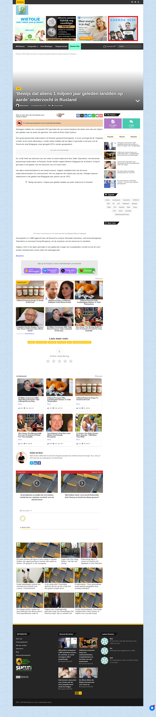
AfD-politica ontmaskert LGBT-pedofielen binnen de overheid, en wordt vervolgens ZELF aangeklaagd (128, 144)
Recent (122, 137)
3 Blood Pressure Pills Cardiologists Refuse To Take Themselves (89, 302)
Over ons (19, 639)
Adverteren (19, 648)
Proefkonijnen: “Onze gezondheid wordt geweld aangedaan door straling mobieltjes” (88, 586)
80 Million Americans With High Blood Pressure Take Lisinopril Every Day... (59, 329)
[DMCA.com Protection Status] (35, 677)
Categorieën (32, 46)
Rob (111, 639)
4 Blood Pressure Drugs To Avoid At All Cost (30, 301)
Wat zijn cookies (21, 645)
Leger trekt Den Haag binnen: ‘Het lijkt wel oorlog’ (69, 561)
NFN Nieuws (20, 46)
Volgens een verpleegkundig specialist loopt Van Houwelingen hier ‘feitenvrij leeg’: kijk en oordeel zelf (59, 611)
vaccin (120, 211)
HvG (111, 658)
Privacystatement (21, 642)
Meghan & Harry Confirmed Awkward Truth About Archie (59, 301)
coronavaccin (116, 200)
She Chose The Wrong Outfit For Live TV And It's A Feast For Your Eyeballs (89, 329)
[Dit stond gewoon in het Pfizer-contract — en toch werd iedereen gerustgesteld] (110, 184)
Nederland (126, 203)
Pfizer (109, 207)
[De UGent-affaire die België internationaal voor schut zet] (110, 174)
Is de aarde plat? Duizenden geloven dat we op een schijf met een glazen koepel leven (58, 586)
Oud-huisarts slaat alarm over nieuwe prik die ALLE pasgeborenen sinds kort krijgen (128, 163)
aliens (31, 342)
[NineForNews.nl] (20, 9)
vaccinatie (128, 211)
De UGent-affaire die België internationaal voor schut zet (126, 171)
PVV (115, 207)
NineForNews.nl (29, 333)
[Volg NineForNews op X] (68, 271)
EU (113, 203)
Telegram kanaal (61, 46)
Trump (135, 207)
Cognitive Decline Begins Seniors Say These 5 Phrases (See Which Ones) (30, 329)
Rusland (61, 342)
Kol (111, 648)
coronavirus (126, 200)
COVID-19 (136, 200)
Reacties (134, 137)
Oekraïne (134, 203)
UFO (23, 54)
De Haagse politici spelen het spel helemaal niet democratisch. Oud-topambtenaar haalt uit (30, 611)
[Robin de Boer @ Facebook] (39, 464)
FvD (118, 203)
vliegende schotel (81, 342)
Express (19, 256)
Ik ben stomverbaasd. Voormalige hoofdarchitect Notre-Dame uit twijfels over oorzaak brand (88, 611)
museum (52, 342)
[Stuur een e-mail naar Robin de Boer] (31, 464)
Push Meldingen (46, 46)
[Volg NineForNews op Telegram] (50, 271)
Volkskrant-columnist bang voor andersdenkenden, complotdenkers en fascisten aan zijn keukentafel (128, 154)
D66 (108, 203)
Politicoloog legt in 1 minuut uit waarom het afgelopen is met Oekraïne (91, 561)
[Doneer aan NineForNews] (86, 271)
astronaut (41, 342)
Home (19, 54)
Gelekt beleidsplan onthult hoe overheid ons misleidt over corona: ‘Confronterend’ (28, 586)
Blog (17, 652)
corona (107, 200)
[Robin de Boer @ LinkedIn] (35, 464)
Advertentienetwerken (23, 655)
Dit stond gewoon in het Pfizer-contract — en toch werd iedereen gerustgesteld (127, 182)
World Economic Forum (122, 214)
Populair (110, 137)
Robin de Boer (24, 105)
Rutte (128, 207)
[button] (32, 271)
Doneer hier (74, 46)
